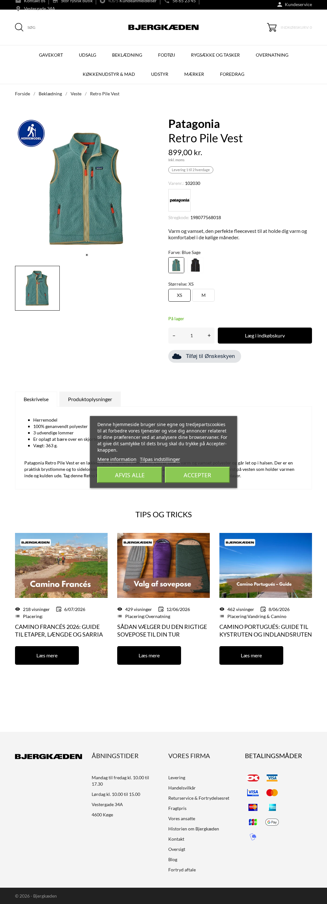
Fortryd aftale (182, 869)
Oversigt (176, 849)
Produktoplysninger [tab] (90, 399)
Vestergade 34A (39, 8)
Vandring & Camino (266, 616)
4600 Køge (102, 814)
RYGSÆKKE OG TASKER (215, 55)
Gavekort (51, 55)
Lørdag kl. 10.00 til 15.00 (116, 794)
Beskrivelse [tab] (36, 399)
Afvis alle (130, 475)
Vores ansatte (181, 818)
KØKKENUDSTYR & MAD (109, 74)
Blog (172, 859)
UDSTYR (159, 74)
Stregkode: (178, 217)
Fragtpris (177, 808)
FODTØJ (166, 55)
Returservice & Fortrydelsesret (198, 798)
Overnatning (157, 616)
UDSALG (87, 55)
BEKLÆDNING (127, 55)
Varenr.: (176, 183)
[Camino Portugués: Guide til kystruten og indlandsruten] (265, 564)
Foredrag (232, 74)
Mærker (194, 74)
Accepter (197, 475)
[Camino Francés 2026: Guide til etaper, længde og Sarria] (61, 564)
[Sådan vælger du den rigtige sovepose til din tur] (163, 564)
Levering (176, 777)
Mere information (116, 459)
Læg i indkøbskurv (265, 335)
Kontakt (176, 839)
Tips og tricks (163, 514)
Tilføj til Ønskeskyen (210, 356)
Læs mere (46, 655)
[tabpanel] (87, 189)
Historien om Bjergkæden (193, 828)
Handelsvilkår (182, 787)
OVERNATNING (272, 55)
